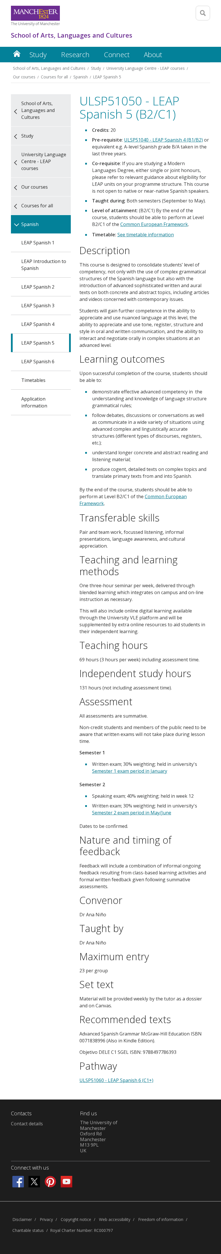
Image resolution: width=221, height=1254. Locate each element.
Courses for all (54, 77)
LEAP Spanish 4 (37, 324)
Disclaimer (22, 1219)
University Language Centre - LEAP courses (145, 68)
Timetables (33, 380)
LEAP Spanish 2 (37, 287)
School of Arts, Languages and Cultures (49, 68)
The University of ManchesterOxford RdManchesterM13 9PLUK (98, 1136)
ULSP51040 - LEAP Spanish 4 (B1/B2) (163, 140)
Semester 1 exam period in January (129, 771)
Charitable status (28, 1230)
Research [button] (75, 54)
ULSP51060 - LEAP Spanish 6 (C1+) (116, 1080)
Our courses (24, 77)
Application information (34, 402)
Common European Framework (154, 224)
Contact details (27, 1123)
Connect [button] (116, 54)
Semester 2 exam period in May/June (131, 812)
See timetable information (145, 234)
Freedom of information (160, 1219)
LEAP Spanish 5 (107, 77)
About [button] (153, 54)
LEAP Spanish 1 (37, 242)
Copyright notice (76, 1219)
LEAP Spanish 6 (37, 361)
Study (96, 68)
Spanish (80, 77)
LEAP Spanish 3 (37, 305)
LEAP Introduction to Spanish (43, 264)
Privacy (46, 1219)
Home (16, 53)
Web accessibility (114, 1219)
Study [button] (38, 54)
